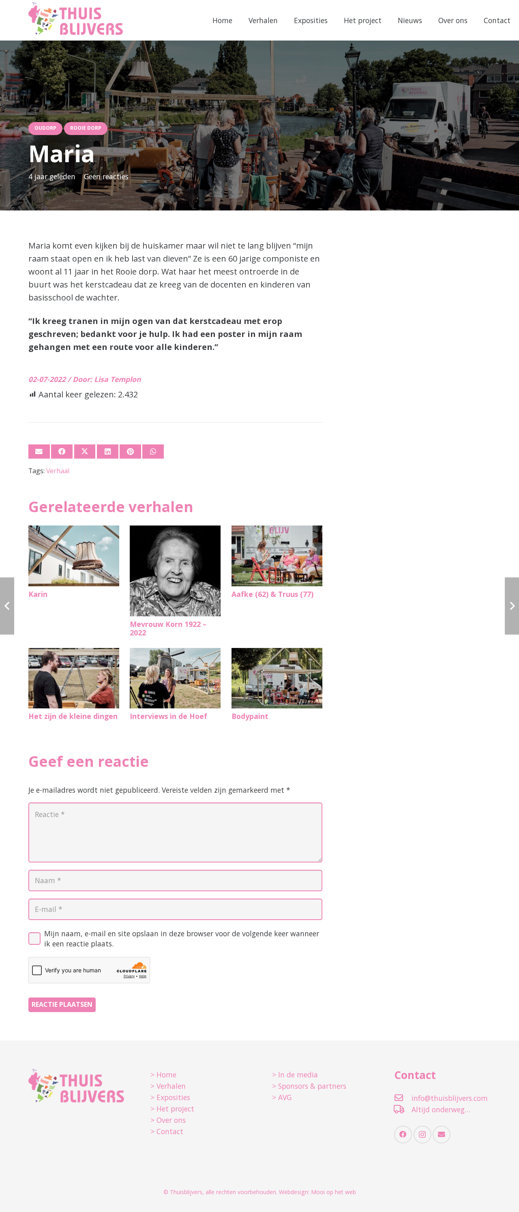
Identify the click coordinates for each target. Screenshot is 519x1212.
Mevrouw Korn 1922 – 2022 (168, 628)
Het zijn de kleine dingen (73, 716)
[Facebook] (403, 1134)
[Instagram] (422, 1134)
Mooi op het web (333, 1192)
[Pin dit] (130, 451)
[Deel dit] (62, 451)
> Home (163, 1074)
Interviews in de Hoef (168, 716)
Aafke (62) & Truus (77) (272, 594)
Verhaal (57, 470)
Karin (37, 594)
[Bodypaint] (277, 678)
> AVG (282, 1097)
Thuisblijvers (186, 1192)
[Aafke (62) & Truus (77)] (277, 556)
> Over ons (168, 1120)
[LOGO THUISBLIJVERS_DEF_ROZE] (76, 20)
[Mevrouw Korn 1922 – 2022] (175, 571)
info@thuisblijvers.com (450, 1098)
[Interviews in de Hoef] (175, 678)
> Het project (172, 1108)
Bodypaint (250, 716)
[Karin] (73, 556)
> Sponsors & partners (309, 1086)
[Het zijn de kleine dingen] (73, 678)
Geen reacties (106, 176)
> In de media (295, 1074)
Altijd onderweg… (441, 1109)
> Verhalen (168, 1086)
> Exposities (170, 1097)
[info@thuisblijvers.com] (402, 1098)
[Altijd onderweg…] (402, 1109)
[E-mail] (39, 451)
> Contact (166, 1131)
